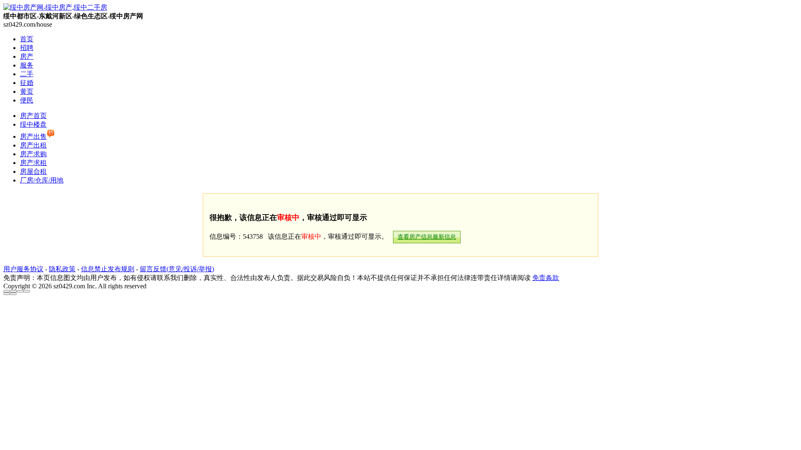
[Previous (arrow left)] (6, 293)
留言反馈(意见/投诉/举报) (177, 268)
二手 (26, 74)
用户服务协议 (23, 268)
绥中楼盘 (33, 124)
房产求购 (33, 154)
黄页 (26, 91)
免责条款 (545, 277)
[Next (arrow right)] (13, 293)
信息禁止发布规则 (107, 268)
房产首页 (33, 115)
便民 (26, 100)
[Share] (13, 291)
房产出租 (33, 145)
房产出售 (33, 136)
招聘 (26, 47)
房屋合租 (33, 171)
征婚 (26, 82)
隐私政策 (62, 268)
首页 (26, 38)
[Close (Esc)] (6, 291)
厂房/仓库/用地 (41, 180)
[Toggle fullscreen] (20, 291)
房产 (26, 56)
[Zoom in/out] (26, 291)
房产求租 (33, 162)
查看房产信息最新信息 (427, 237)
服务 (26, 65)
